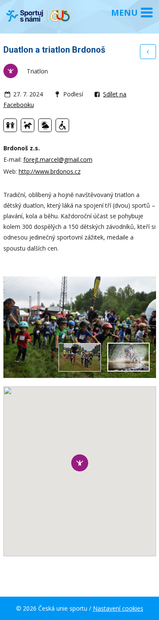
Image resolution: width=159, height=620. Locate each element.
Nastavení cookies (118, 608)
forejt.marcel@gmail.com (57, 159)
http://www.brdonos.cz (50, 171)
